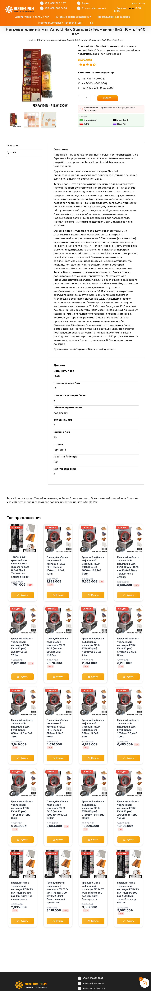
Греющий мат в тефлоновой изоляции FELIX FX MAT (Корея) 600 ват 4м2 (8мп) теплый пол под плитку (128, 892)
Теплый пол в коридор (76, 498)
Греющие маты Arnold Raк (81, 502)
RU (91, 23)
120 (56, 462)
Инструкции (99, 8)
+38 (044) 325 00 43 (94, 988)
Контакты (138, 3)
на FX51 (93, 78)
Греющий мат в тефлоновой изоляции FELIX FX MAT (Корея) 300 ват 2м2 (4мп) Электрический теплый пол (57, 892)
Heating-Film (35, 40)
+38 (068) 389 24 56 (56, 8)
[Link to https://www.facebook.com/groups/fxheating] (115, 3)
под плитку (61, 413)
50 (55, 437)
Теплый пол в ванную (47, 498)
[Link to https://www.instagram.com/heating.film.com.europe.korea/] (119, 3)
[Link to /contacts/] (129, 3)
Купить (107, 98)
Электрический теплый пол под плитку (39, 502)
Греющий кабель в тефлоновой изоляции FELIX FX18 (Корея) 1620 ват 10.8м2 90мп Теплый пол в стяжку (128, 567)
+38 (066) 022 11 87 (55, 3)
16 (55, 388)
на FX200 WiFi (98, 88)
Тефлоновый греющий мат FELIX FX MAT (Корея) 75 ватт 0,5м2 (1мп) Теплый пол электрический (20, 566)
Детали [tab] (11, 152)
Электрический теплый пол (108, 498)
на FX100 (94, 83)
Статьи (86, 8)
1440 (57, 376)
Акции (85, 3)
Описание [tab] (13, 145)
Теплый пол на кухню (20, 498)
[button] (109, 23)
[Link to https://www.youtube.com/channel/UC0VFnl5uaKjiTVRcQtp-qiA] (124, 3)
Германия (60, 449)
